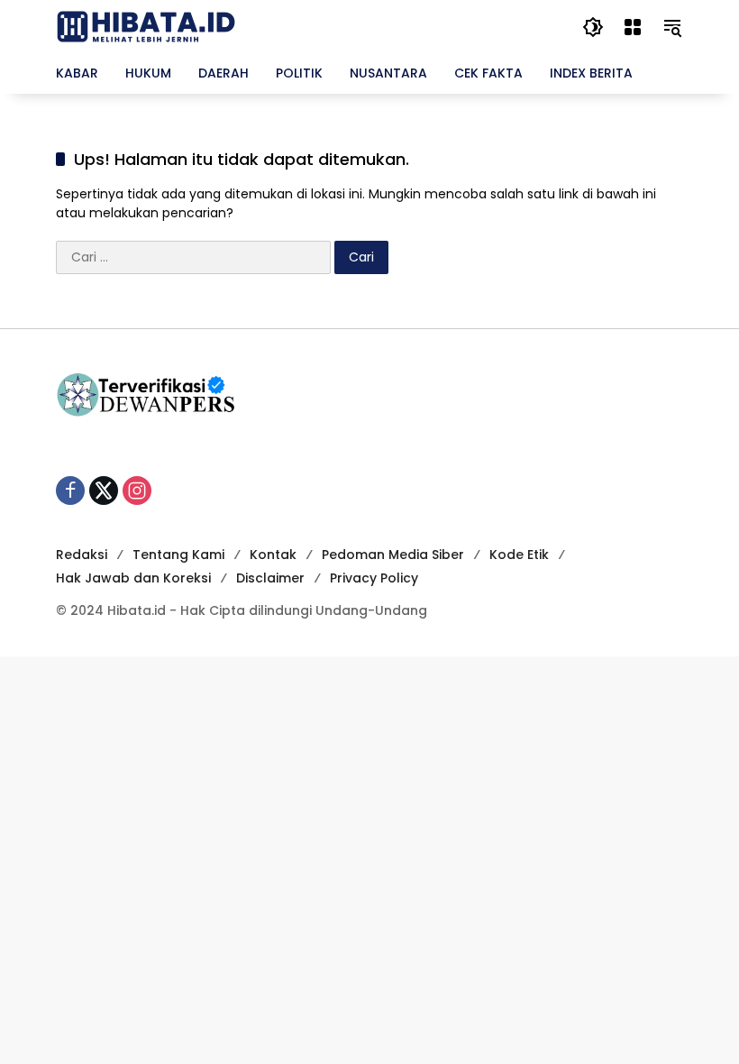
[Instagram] (137, 490)
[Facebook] (70, 490)
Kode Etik (519, 555)
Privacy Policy (374, 578)
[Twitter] (103, 490)
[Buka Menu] (632, 27)
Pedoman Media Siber (393, 555)
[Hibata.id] (146, 26)
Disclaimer (270, 578)
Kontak (273, 555)
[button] (593, 27)
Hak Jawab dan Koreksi (133, 578)
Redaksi (81, 555)
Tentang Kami (178, 555)
